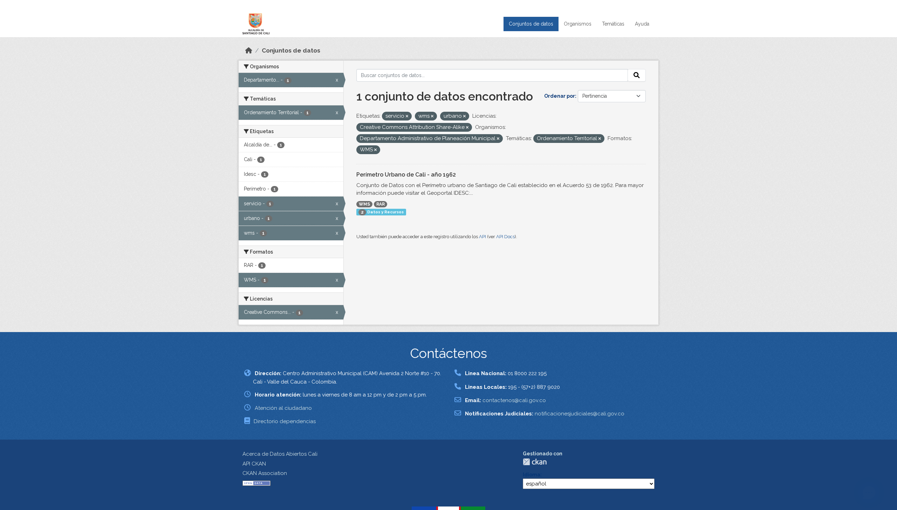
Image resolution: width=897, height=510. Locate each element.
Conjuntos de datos (531, 24)
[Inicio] (248, 50)
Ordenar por (559, 96)
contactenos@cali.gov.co (514, 400)
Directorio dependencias (285, 421)
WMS (364, 204)
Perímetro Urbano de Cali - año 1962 (406, 174)
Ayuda (642, 24)
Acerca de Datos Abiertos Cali (279, 454)
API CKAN (254, 464)
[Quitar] (407, 116)
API (482, 236)
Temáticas (613, 24)
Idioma (531, 474)
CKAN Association (264, 473)
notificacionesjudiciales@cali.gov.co (579, 414)
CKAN (535, 462)
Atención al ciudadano (283, 408)
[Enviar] (637, 75)
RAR (380, 204)
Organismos (577, 24)
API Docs (505, 236)
